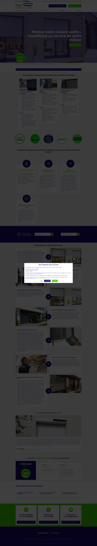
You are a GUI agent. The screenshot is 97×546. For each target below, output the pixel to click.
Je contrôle (47, 280)
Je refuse (41, 280)
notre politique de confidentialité (41, 278)
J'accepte (55, 280)
